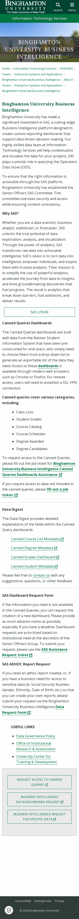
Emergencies (43, 901)
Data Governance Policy (35, 736)
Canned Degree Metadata (34, 547)
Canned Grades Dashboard (35, 557)
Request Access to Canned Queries (44, 782)
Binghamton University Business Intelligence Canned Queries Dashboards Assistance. (38, 469)
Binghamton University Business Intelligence (31, 80)
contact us (41, 575)
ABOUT (68, 80)
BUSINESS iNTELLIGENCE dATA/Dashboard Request (44, 799)
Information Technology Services (39, 18)
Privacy (59, 901)
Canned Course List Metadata (37, 539)
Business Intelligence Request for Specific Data (42, 816)
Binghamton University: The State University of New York (25, 7)
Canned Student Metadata (34, 566)
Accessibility (23, 901)
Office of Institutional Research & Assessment (35, 746)
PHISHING (66, 68)
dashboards (48, 365)
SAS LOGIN (39, 312)
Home (6, 68)
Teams (6, 74)
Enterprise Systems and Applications (38, 74)
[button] (8, 910)
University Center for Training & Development (36, 759)
